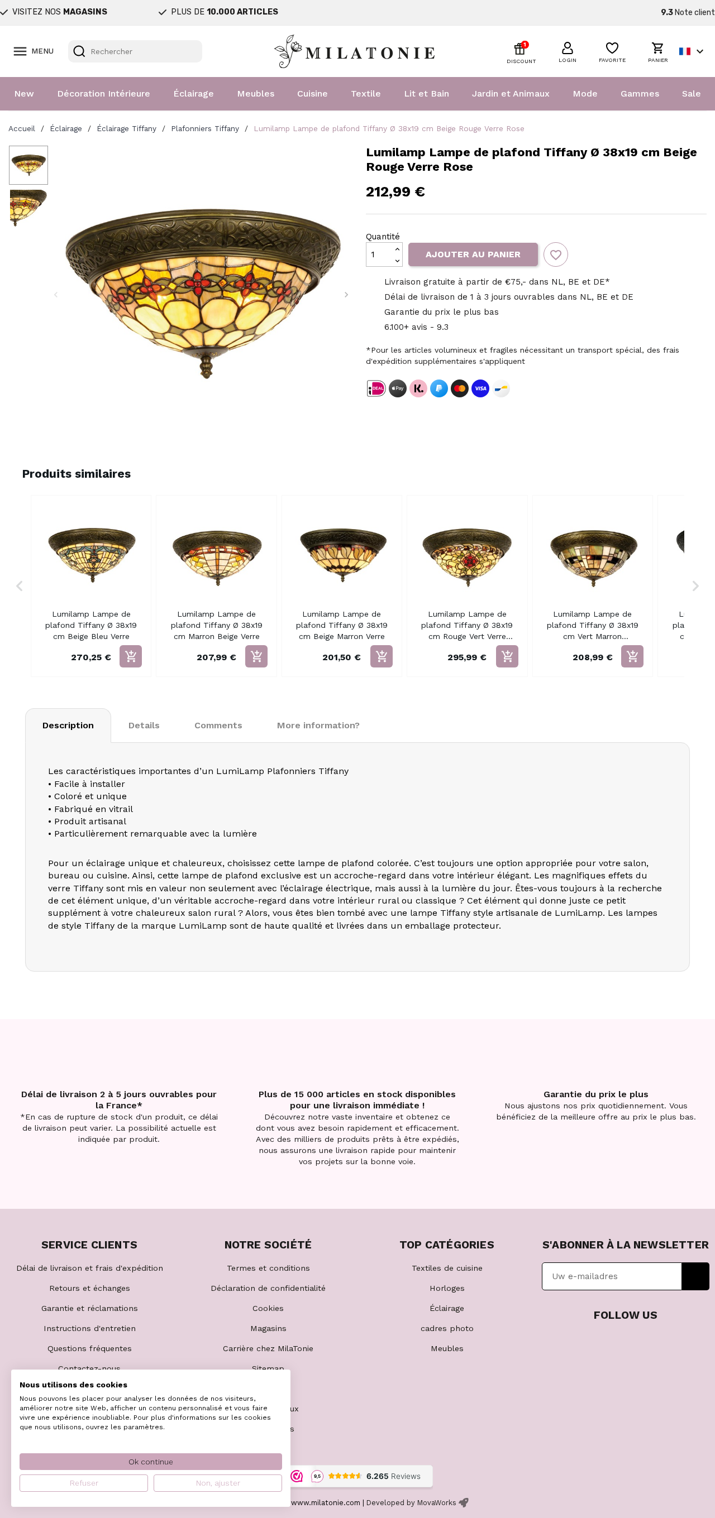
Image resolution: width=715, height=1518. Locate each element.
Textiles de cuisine (447, 1268)
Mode (585, 93)
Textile (366, 93)
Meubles (255, 93)
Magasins (268, 1328)
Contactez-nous (89, 1368)
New (24, 93)
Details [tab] (144, 725)
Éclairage (193, 93)
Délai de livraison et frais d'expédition (89, 1268)
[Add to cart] (131, 656)
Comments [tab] (218, 725)
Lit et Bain (426, 93)
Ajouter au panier (473, 254)
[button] (567, 51)
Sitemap (268, 1368)
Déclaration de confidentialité (268, 1288)
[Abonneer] (695, 1276)
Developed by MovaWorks (411, 1502)
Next (346, 295)
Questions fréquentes (89, 1348)
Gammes (640, 93)
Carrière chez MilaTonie (268, 1348)
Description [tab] (68, 725)
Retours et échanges (89, 1288)
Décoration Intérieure (103, 93)
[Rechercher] (79, 51)
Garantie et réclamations (89, 1308)
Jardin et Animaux (511, 93)
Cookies (268, 1308)
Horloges (447, 1288)
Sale (691, 93)
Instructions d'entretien (90, 1328)
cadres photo (447, 1328)
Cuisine (312, 93)
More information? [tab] (318, 725)
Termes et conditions (268, 1268)
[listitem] (91, 586)
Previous (55, 295)
